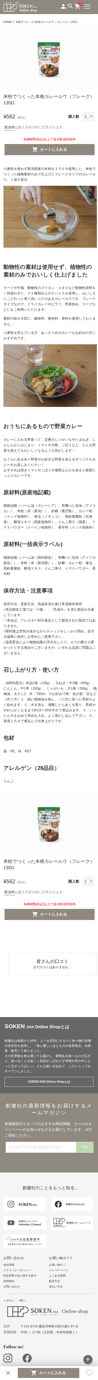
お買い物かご (57, 1264)
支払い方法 (56, 1286)
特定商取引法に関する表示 (19, 1275)
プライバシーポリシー (17, 1270)
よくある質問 (57, 1275)
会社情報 (8, 1264)
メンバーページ (58, 1270)
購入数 (73, 116)
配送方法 (54, 1281)
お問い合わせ (11, 1286)
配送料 (10, 127)
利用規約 (8, 1281)
